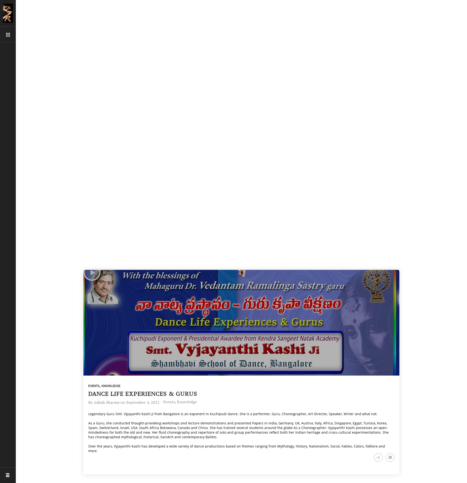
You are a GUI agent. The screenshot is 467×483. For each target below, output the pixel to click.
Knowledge (111, 386)
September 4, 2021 (143, 402)
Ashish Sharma (106, 402)
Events (93, 386)
